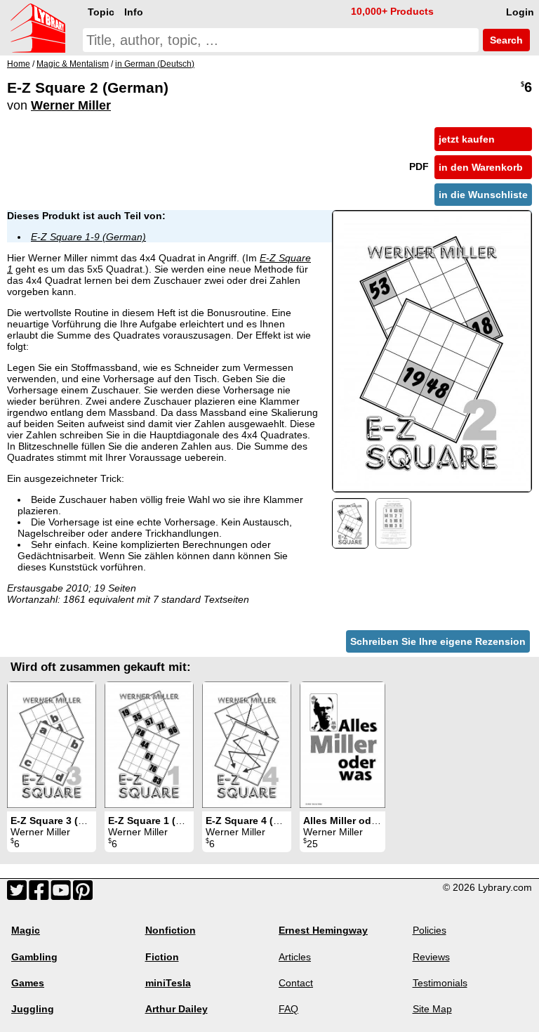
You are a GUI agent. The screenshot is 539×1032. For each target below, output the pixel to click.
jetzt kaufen (467, 139)
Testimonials (440, 982)
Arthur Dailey (176, 1008)
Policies (429, 930)
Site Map (432, 1008)
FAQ (288, 1008)
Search (505, 40)
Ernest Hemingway (323, 930)
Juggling (32, 1008)
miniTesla (168, 982)
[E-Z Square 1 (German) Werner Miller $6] (149, 744)
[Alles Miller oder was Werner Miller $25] (342, 744)
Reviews (431, 956)
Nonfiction (170, 930)
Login (520, 12)
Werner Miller (71, 105)
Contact (296, 982)
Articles (295, 956)
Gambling (34, 956)
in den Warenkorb (481, 167)
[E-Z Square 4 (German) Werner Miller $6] (246, 744)
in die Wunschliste (483, 194)
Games (27, 982)
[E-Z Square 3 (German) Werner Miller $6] (51, 744)
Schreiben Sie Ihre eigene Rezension (438, 641)
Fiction (162, 956)
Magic (25, 930)
